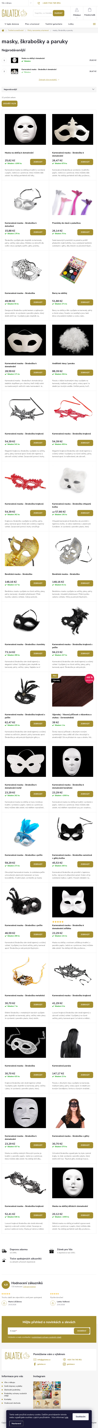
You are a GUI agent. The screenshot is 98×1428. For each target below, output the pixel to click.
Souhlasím (80, 1416)
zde (66, 1417)
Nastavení (16, 1423)
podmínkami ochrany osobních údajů (46, 1337)
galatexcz (71, 1364)
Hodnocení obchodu (12, 1403)
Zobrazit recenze (29, 1287)
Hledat (58, 13)
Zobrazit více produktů (48, 80)
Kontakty (7, 1399)
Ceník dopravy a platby (13, 1386)
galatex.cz (41, 1364)
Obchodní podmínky (12, 1390)
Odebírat (81, 1331)
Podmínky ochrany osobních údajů (15, 1394)
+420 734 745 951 (74, 1359)
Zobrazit (38, 162)
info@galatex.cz (43, 1359)
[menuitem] (12, 24)
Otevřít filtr (9, 103)
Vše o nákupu (6, 3)
